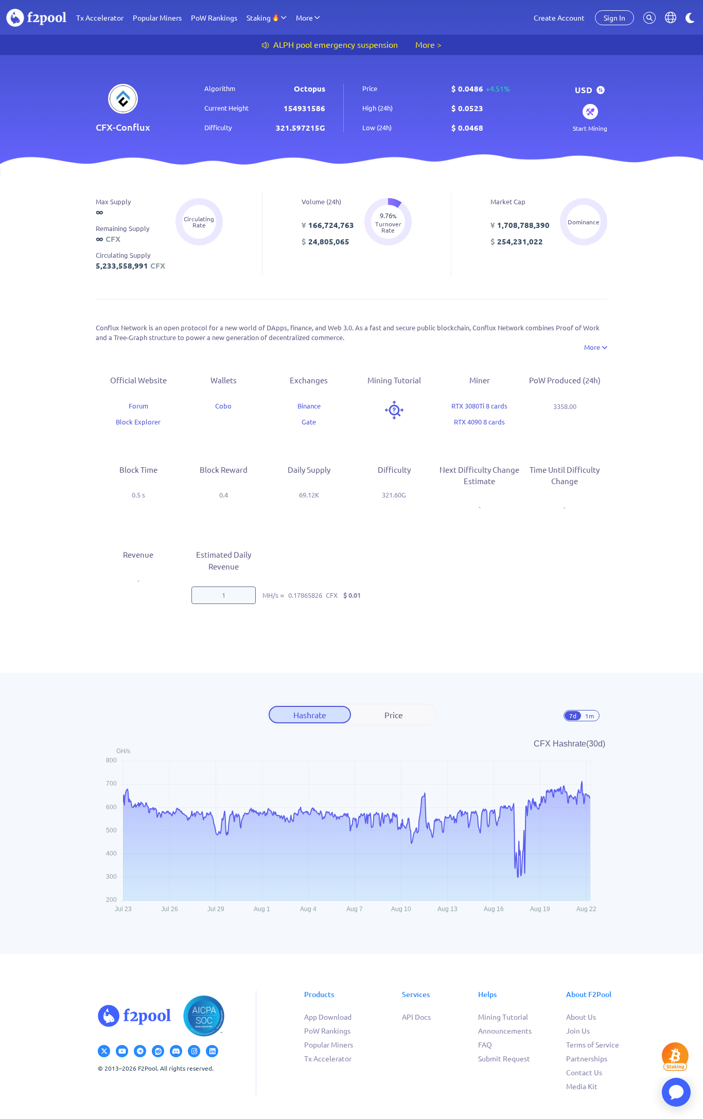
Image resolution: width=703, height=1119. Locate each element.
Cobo (223, 405)
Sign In (614, 17)
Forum (138, 405)
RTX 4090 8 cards (479, 421)
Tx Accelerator (100, 17)
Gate (309, 421)
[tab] (310, 715)
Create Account (559, 17)
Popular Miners (157, 17)
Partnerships (586, 1058)
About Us (581, 1016)
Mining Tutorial (503, 1016)
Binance (309, 405)
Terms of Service (592, 1044)
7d (572, 716)
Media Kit (581, 1086)
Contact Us (584, 1072)
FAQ (485, 1044)
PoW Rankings (214, 17)
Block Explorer (138, 421)
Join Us (578, 1030)
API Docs (416, 1016)
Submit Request (504, 1058)
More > (428, 44)
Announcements (505, 1030)
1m (589, 716)
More (593, 347)
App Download (327, 1016)
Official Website (138, 380)
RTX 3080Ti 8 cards (479, 405)
